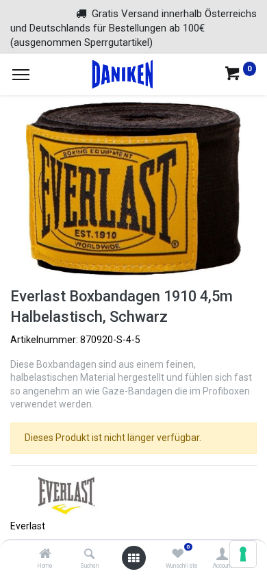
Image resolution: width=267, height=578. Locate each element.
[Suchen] (89, 554)
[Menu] (21, 74)
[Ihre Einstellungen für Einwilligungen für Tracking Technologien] (243, 554)
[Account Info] (222, 554)
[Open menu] (133, 558)
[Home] (45, 554)
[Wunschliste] (177, 554)
